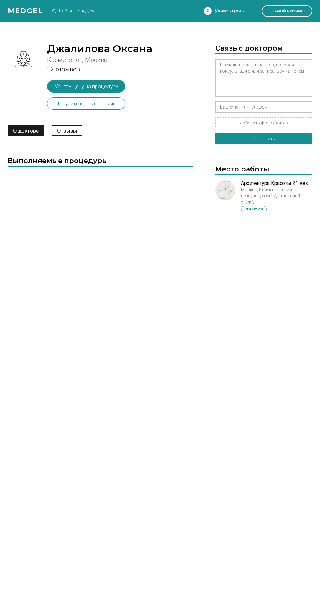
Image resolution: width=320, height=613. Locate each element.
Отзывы (67, 131)
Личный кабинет (287, 11)
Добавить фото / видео (264, 122)
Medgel (25, 11)
